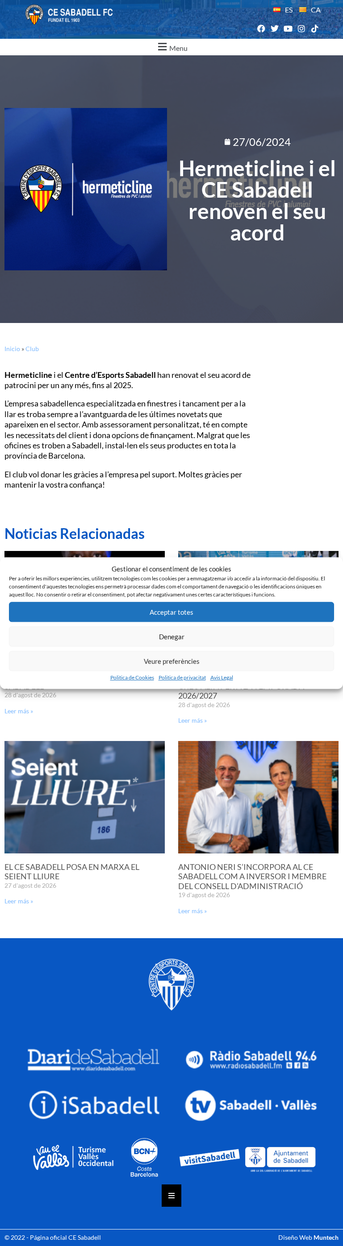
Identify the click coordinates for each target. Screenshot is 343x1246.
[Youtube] (287, 28)
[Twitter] (274, 28)
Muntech (326, 1237)
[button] (171, 47)
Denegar (171, 637)
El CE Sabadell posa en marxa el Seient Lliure (71, 872)
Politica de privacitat (182, 677)
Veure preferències (172, 661)
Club (32, 348)
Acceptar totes (171, 612)
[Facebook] (261, 28)
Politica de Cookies (132, 677)
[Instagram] (301, 28)
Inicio (12, 348)
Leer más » (18, 711)
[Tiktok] (315, 28)
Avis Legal (221, 677)
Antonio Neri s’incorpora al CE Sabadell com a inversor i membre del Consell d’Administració (252, 876)
